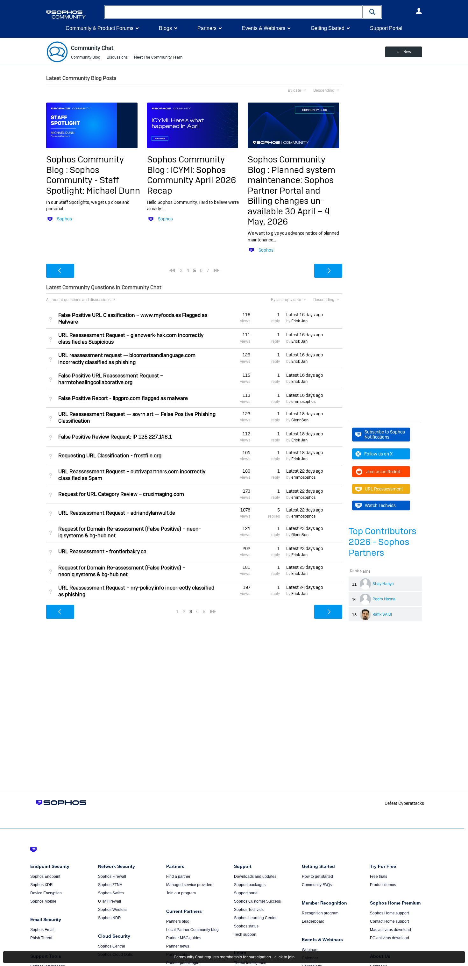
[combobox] (233, 12)
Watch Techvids (380, 505)
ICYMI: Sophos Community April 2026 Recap (191, 180)
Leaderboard (313, 921)
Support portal (246, 893)
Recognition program (320, 913)
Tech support (245, 934)
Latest (304, 315)
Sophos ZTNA (110, 885)
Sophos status (246, 926)
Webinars (310, 950)
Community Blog (85, 57)
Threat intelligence (250, 963)
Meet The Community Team (158, 57)
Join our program (181, 893)
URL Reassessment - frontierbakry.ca (102, 551)
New (407, 51)
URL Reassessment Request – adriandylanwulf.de (116, 513)
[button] (372, 11)
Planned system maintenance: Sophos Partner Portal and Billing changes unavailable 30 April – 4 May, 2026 (291, 195)
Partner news (177, 946)
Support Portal (386, 28)
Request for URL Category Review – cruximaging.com (121, 494)
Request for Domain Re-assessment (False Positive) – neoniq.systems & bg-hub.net (121, 571)
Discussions (117, 57)
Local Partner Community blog (192, 929)
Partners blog (177, 921)
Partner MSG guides (183, 938)
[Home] (74, 14)
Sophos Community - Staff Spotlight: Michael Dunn (93, 180)
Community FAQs (317, 885)
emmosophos (303, 401)
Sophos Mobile (43, 901)
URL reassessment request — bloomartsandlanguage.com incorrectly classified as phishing (126, 358)
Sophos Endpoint (45, 876)
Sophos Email (42, 929)
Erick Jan (299, 321)
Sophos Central (111, 946)
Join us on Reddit (383, 472)
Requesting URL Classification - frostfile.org (109, 455)
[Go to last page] (216, 270)
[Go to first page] (172, 270)
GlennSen (299, 420)
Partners (206, 28)
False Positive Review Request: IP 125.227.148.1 (115, 436)
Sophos (64, 219)
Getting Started (327, 28)
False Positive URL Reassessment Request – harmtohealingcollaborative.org (110, 379)
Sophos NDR (109, 918)
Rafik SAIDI (382, 614)
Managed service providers (189, 885)
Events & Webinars (263, 28)
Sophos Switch (111, 893)
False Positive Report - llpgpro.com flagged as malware (123, 398)
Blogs (165, 28)
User (418, 11)
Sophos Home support (389, 913)
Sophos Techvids (249, 909)
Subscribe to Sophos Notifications (385, 434)
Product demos (383, 885)
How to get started (317, 876)
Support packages (250, 885)
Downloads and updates (255, 876)
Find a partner (178, 876)
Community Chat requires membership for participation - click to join (234, 957)
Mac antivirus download (390, 929)
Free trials (378, 876)
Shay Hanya (383, 583)
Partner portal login (182, 963)
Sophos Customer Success (257, 901)
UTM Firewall (109, 901)
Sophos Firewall (112, 876)
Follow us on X (378, 454)
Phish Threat (41, 938)
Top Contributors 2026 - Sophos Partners (382, 542)
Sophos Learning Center (255, 918)
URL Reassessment (384, 489)
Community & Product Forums (99, 28)
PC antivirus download (389, 938)
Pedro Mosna (383, 599)
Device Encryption (46, 893)
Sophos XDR (41, 885)
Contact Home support (389, 921)
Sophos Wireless (112, 909)
